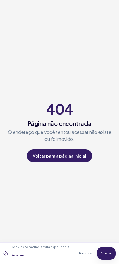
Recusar (85, 253)
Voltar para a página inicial (59, 155)
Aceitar (106, 253)
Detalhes (17, 255)
